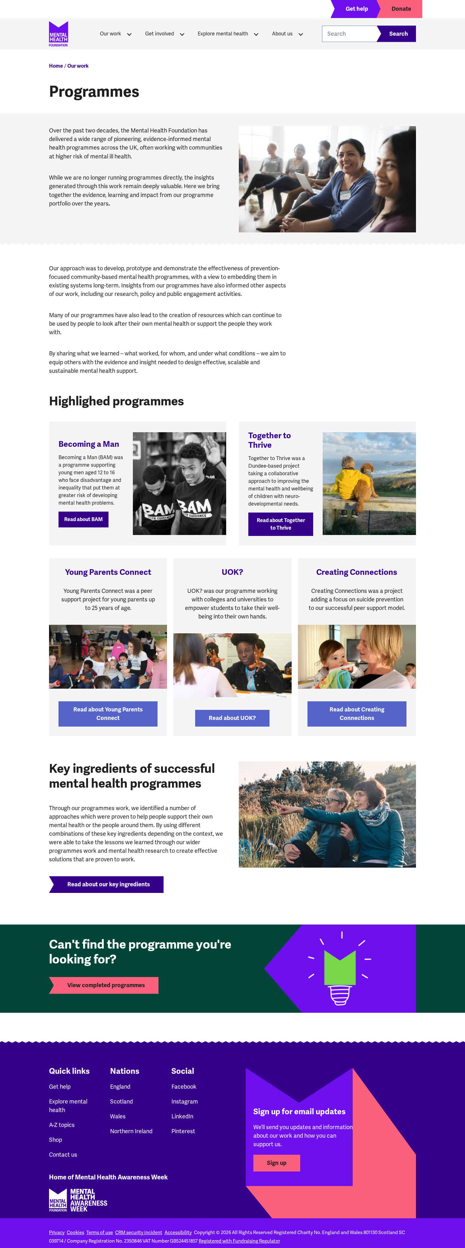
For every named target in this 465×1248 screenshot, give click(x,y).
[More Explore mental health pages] (256, 34)
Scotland (121, 1101)
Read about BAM (83, 519)
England (120, 1086)
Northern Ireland (131, 1131)
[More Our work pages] (129, 34)
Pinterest (183, 1131)
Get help (60, 1086)
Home (56, 66)
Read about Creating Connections (357, 714)
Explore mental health (223, 33)
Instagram (184, 1101)
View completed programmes (106, 985)
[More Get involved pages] (182, 34)
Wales (118, 1116)
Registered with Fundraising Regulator (239, 1241)
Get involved (159, 33)
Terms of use (99, 1232)
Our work (110, 33)
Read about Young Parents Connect (108, 714)
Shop (55, 1139)
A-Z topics (62, 1124)
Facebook (183, 1086)
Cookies (75, 1232)
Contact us (63, 1154)
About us (282, 33)
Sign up (277, 1162)
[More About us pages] (301, 34)
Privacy (57, 1232)
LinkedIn (182, 1116)
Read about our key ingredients (108, 884)
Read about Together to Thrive (281, 524)
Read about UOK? (232, 718)
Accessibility (178, 1232)
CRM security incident (138, 1232)
